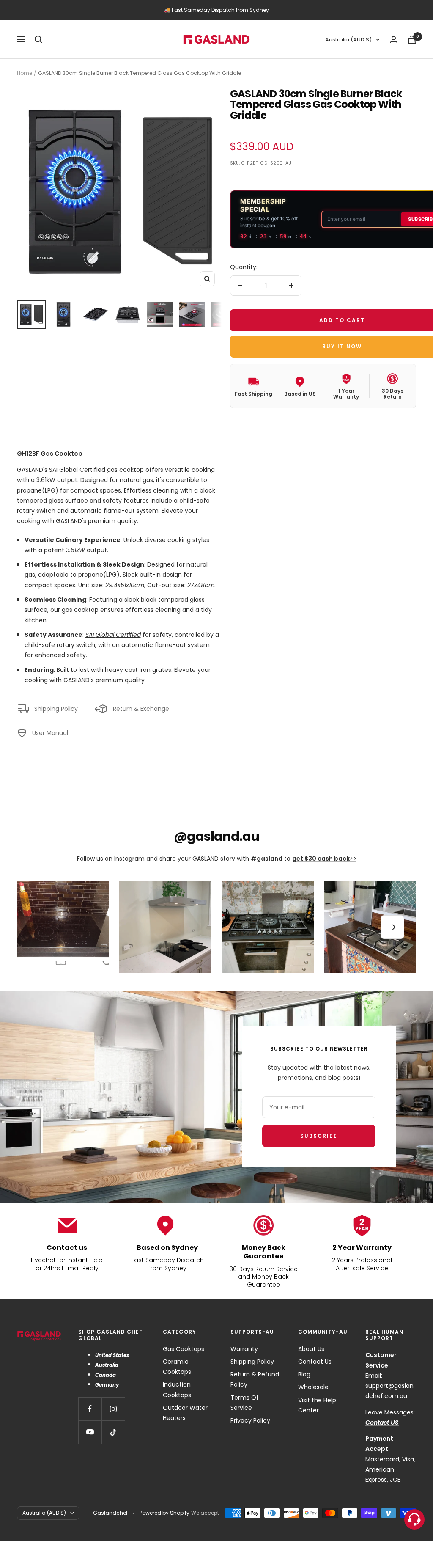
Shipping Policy (56, 708)
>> (324, 858)
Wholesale (313, 1387)
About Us (311, 1349)
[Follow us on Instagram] (113, 1408)
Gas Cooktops (183, 1349)
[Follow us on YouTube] (89, 1432)
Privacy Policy (250, 1420)
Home (24, 73)
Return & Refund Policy (254, 1379)
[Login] (393, 39)
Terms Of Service (244, 1402)
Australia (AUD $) (348, 40)
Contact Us (315, 1361)
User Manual (50, 733)
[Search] (38, 39)
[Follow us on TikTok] (113, 1432)
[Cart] (412, 40)
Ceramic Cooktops (177, 1366)
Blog (304, 1374)
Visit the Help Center (317, 1405)
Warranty (244, 1349)
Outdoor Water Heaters (185, 1412)
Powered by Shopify (164, 1512)
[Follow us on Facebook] (89, 1408)
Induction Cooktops (177, 1389)
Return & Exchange (141, 708)
